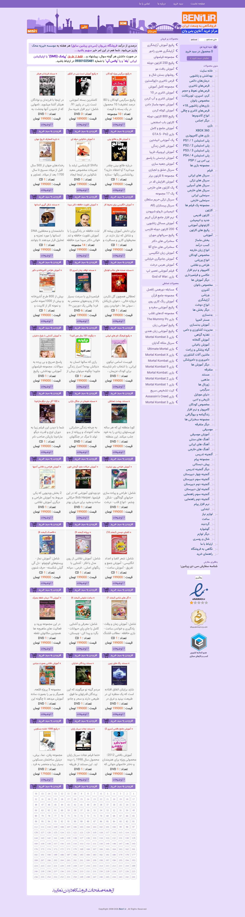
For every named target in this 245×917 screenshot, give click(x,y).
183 (94, 855)
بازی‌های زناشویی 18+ (196, 105)
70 (101, 816)
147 (120, 843)
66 (127, 816)
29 (55, 799)
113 (133, 832)
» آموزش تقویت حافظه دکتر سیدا (83, 205)
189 (55, 855)
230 (101, 871)
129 (133, 838)
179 (120, 855)
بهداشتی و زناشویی (201, 76)
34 (127, 805)
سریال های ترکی (199, 180)
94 (49, 821)
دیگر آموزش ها (200, 280)
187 (68, 855)
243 (120, 877)
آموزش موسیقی (199, 434)
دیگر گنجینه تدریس (197, 469)
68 (114, 816)
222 (49, 866)
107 (68, 827)
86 (101, 821)
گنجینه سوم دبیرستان (196, 479)
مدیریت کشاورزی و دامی (198, 330)
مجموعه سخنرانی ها (197, 419)
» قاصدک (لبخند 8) (47, 532)
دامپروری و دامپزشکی (196, 359)
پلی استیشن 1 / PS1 (196, 140)
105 (81, 827)
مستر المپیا (202, 320)
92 (62, 821)
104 (88, 827)
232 (88, 871)
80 (36, 816)
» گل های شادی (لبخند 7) (119, 598)
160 (36, 843)
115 (120, 832)
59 (68, 810)
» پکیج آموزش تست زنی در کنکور (83, 73)
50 (127, 810)
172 (62, 849)
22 (101, 799)
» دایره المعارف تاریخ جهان (46, 139)
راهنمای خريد (205, 554)
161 (133, 849)
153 (81, 843)
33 (133, 805)
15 (42, 793)
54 (101, 810)
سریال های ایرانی (198, 175)
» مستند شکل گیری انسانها (46, 205)
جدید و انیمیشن (199, 220)
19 (120, 799)
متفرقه (208, 369)
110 (49, 827)
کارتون (209, 210)
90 (75, 821)
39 (94, 805)
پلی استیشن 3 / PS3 (196, 150)
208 (36, 860)
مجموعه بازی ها (199, 165)
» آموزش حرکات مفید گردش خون (82, 467)
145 (133, 843)
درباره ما (162, 4)
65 (133, 816)
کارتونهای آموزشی (198, 225)
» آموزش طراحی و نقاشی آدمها (47, 467)
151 (94, 843)
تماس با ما (144, 4)
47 (42, 805)
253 (55, 877)
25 (81, 799)
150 (101, 843)
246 (101, 877)
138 (75, 838)
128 (36, 832)
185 (81, 855)
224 (36, 866)
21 (107, 799)
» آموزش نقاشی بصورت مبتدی (47, 663)
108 (62, 827)
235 (68, 871)
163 (120, 849)
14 (49, 793)
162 (127, 849)
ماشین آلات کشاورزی (196, 354)
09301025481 (84, 61)
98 (127, 827)
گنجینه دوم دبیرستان (196, 484)
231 (94, 871)
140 (62, 838)
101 (107, 827)
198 (101, 860)
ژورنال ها (203, 384)
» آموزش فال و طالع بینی (118, 139)
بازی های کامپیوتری (197, 135)
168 (88, 849)
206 (49, 860)
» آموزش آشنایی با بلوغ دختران (47, 336)
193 (133, 860)
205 (55, 860)
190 (49, 855)
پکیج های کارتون (199, 230)
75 (68, 816)
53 (107, 810)
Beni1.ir (122, 909)
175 (42, 849)
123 (68, 832)
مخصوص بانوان (199, 100)
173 (55, 849)
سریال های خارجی (198, 190)
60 (62, 810)
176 (36, 849)
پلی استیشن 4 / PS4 (196, 155)
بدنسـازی (207, 315)
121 (81, 832)
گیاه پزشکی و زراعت (197, 349)
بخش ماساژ (202, 240)
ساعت (205, 519)
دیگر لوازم (203, 534)
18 (127, 799)
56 (88, 810)
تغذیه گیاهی (201, 335)
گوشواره (204, 529)
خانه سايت (206, 71)
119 (94, 832)
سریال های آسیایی (198, 185)
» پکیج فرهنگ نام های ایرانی (119, 336)
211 (120, 866)
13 (55, 793)
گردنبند (205, 524)
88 (88, 821)
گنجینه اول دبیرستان (197, 489)
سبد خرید (178, 4)
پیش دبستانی (201, 464)
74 (75, 816)
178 (127, 855)
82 (127, 821)
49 (133, 810)
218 (75, 866)
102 (101, 827)
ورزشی (205, 295)
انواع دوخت (202, 305)
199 (94, 860)
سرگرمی (204, 389)
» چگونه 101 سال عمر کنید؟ (83, 336)
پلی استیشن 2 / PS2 (196, 145)
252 (62, 877)
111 (42, 827)
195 (120, 860)
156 (62, 843)
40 (88, 805)
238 (49, 871)
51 (120, 810)
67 (120, 816)
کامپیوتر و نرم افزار (198, 270)
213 (107, 866)
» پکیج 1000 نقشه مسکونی (47, 729)
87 (94, 821)
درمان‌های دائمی (199, 81)
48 (36, 805)
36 (114, 805)
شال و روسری (201, 539)
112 (36, 827)
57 (81, 810)
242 (127, 877)
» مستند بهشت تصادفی (119, 401)
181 (107, 855)
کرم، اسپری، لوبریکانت (195, 95)
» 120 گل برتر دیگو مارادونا (46, 401)
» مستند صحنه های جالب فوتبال (119, 270)
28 (62, 799)
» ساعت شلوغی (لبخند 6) (83, 598)
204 (62, 860)
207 (42, 860)
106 (75, 827)
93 (55, 821)
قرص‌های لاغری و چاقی (195, 110)
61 (55, 810)
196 (114, 860)
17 (133, 799)
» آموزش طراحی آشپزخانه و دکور (47, 270)
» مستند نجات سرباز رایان (83, 729)
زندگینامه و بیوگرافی (197, 414)
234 (75, 871)
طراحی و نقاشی (200, 265)
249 (81, 877)
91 (68, 821)
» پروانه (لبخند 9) (83, 532)
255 (42, 877)
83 (120, 821)
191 (42, 855)
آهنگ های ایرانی (199, 444)
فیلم (210, 170)
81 (133, 821)
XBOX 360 (202, 130)
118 (101, 832)
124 (62, 832)
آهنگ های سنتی (199, 439)
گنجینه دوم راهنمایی (197, 499)
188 (62, 855)
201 (81, 860)
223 (42, 866)
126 (49, 832)
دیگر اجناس (202, 120)
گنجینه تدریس (204, 454)
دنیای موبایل (201, 394)
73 (81, 816)
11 (68, 793)
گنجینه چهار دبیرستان (196, 474)
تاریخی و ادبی (201, 399)
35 (120, 805)
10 (75, 793)
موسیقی (208, 429)
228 (114, 871)
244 (114, 877)
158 (49, 843)
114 (127, 832)
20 (114, 799)
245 (107, 877)
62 (49, 810)
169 (81, 849)
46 (49, 805)
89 (81, 821)
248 (88, 877)
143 (42, 838)
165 (107, 849)
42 (75, 805)
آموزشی (208, 235)
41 (81, 805)
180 (114, 855)
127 (42, 832)
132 (114, 838)
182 (101, 855)
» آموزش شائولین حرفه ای (83, 139)
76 (62, 816)
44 (62, 805)
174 (49, 849)
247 (94, 877)
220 (62, 866)
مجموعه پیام (201, 459)
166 (101, 849)
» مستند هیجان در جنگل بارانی (83, 401)
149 (107, 843)
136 (88, 838)
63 (42, 810)
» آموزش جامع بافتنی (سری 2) (119, 729)
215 (94, 866)
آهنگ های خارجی (198, 449)
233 (81, 871)
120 (88, 832)
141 (55, 838)
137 (81, 838)
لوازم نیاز (207, 514)
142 (49, 838)
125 (55, 832)
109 (55, 827)
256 (36, 877)
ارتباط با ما (206, 544)
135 (94, 838)
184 (88, 855)
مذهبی (205, 379)
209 (133, 866)
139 (68, 838)
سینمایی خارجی (200, 200)
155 (68, 843)
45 (55, 805)
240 (36, 871)
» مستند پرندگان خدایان (83, 663)
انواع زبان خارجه (199, 250)
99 (120, 827)
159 (42, 843)
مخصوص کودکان (199, 255)
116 (114, 832)
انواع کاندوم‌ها (200, 115)
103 (94, 827)
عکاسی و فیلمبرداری (197, 275)
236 (62, 871)
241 (133, 877)
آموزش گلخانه (200, 340)
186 (75, 855)
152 (88, 843)
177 (133, 855)
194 (127, 860)
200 (88, 860)
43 (68, 805)
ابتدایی (205, 509)
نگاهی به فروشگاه (202, 549)
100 (114, 827)
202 (75, 860)
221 (55, 866)
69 (107, 816)
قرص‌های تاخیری (199, 86)
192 (36, 855)
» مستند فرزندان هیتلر (47, 73)
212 (114, 866)
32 (36, 799)
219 (68, 866)
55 (94, 810)
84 (114, 821)
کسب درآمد (202, 245)
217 (81, 866)
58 (75, 810)
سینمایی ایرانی (200, 195)
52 (114, 810)
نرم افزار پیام (201, 504)
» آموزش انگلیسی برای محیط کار (119, 205)
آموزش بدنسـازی (199, 325)
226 (127, 871)
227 (120, 871)
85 (107, 821)
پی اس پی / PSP (198, 160)
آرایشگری (203, 300)
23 (94, 799)
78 (49, 816)
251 (68, 877)
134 (101, 838)
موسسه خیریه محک (44, 45)
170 (75, 849)
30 (49, 799)
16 (36, 793)
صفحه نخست (198, 4)
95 (42, 821)
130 (127, 838)
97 (133, 827)
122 (75, 832)
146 (127, 843)
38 (101, 805)
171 (68, 849)
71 (94, 816)
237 (55, 871)
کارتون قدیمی (201, 215)
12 (62, 793)
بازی (210, 125)
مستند (205, 374)
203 (68, 860)
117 (107, 832)
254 (49, 877)
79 (42, 816)
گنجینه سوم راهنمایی (196, 494)
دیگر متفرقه (202, 424)
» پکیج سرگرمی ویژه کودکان (118, 73)
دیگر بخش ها (201, 310)
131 (120, 838)
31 (42, 799)
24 (88, 799)
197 (107, 860)
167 (94, 849)
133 (107, 838)
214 (101, 866)
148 (114, 843)
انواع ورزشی (202, 260)
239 (42, 871)
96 (36, 821)
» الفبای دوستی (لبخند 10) (118, 532)
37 (107, 805)
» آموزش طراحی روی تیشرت (119, 467)
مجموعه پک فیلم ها (197, 205)
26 (75, 799)
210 (127, 866)
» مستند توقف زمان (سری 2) (83, 270)
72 (88, 816)
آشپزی (205, 290)
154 (75, 843)
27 (68, 799)
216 (88, 866)
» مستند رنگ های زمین (118, 663)
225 (133, 871)
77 (55, 816)
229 (107, 871)
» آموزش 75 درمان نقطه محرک (47, 598)
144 (36, 838)
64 (36, 810)
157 (55, 843)
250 (75, 877)
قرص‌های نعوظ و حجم (195, 91)
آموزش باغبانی (200, 345)
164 (114, 849)
